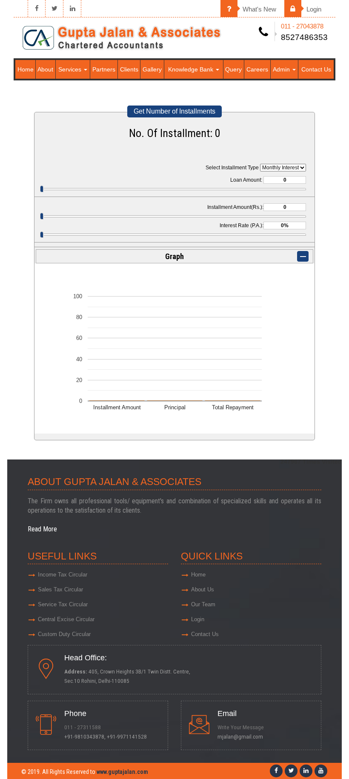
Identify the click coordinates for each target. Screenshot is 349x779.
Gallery (152, 69)
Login (313, 9)
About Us (202, 589)
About (45, 69)
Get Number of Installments (174, 111)
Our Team (203, 604)
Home (25, 69)
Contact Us (316, 69)
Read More (42, 529)
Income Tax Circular (62, 574)
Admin (282, 69)
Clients (129, 69)
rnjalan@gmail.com (240, 736)
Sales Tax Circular (60, 589)
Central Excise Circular (66, 619)
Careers (257, 69)
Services (70, 69)
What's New (258, 9)
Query (233, 69)
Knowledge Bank (191, 69)
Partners (103, 69)
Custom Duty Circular (64, 634)
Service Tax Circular (63, 604)
